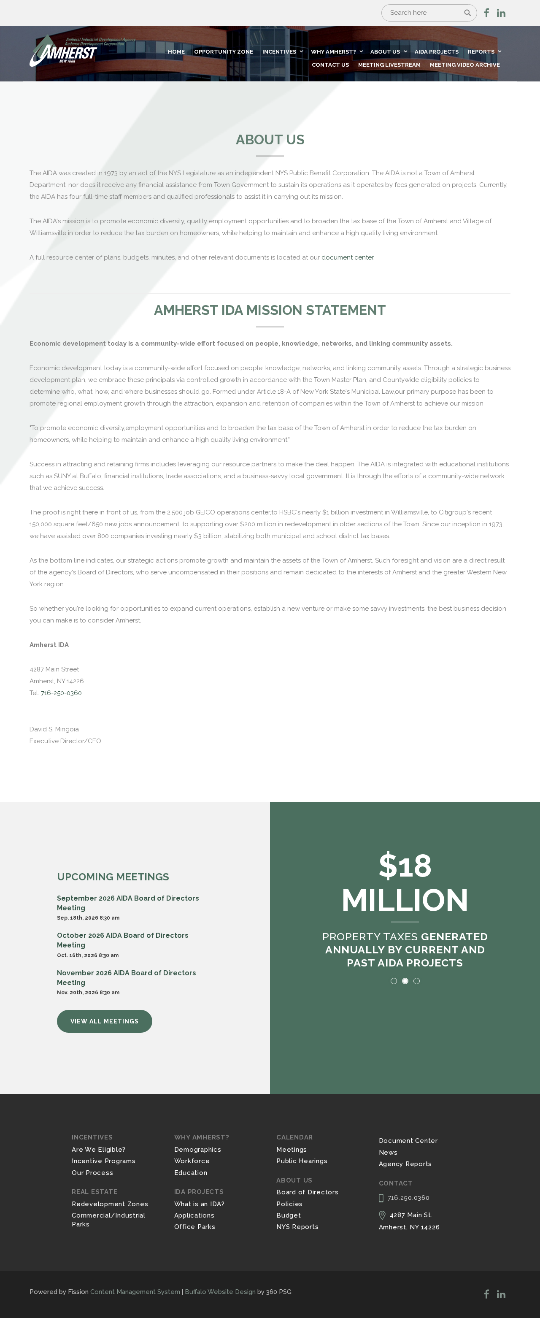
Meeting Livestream (389, 65)
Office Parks (195, 1227)
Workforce (192, 1161)
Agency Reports (405, 1164)
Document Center (408, 1141)
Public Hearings (301, 1161)
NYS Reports (297, 1227)
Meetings (291, 1149)
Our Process (92, 1173)
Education (191, 1173)
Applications (194, 1215)
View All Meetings (104, 1021)
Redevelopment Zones (110, 1204)
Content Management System (135, 1292)
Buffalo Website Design (220, 1292)
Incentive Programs (104, 1161)
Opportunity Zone (223, 52)
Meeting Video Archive (465, 65)
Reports (481, 52)
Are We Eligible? (99, 1149)
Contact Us (330, 65)
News (388, 1152)
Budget (288, 1215)
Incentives (279, 52)
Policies (289, 1204)
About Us (385, 52)
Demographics (197, 1149)
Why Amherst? (333, 52)
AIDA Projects (437, 52)
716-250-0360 (61, 693)
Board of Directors (307, 1192)
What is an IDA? (199, 1204)
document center (347, 257)
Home (176, 52)
